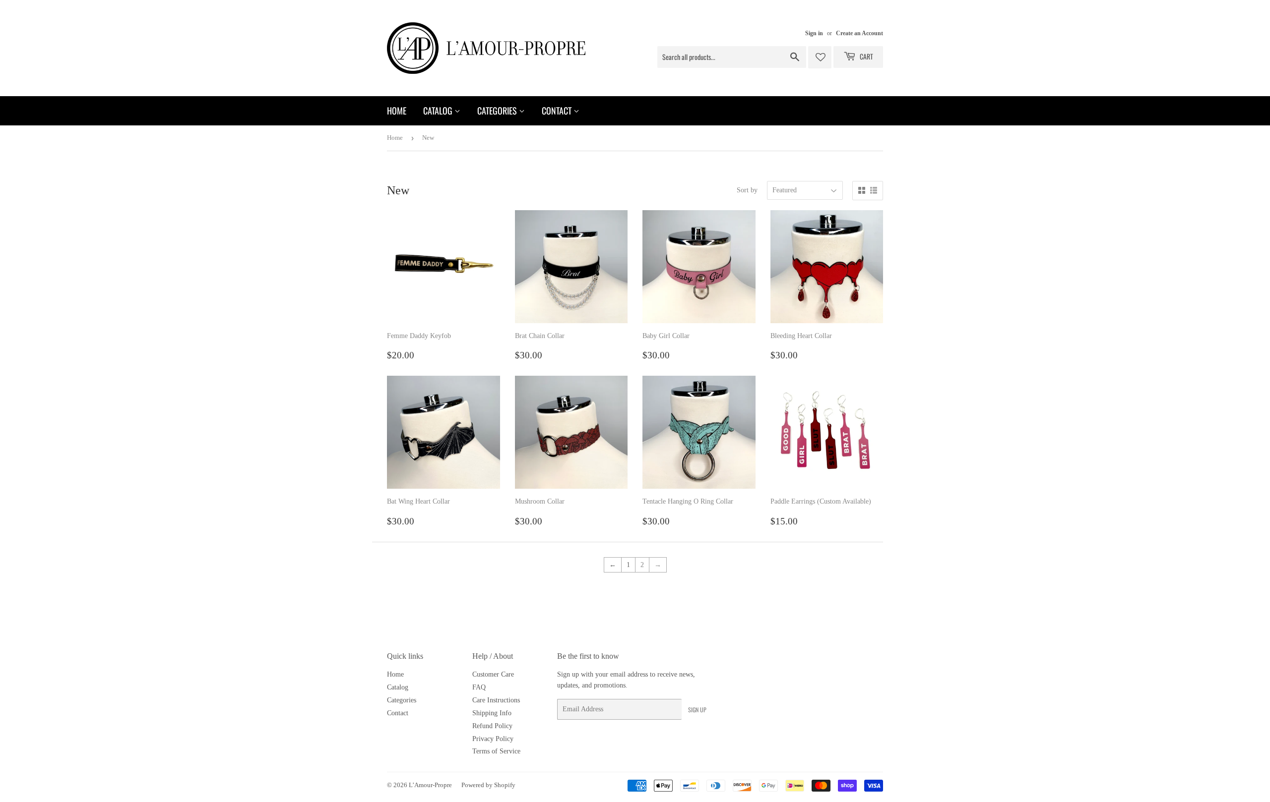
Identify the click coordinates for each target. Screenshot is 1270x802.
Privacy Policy (492, 739)
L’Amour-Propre (430, 785)
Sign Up (697, 709)
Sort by (747, 190)
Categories (498, 110)
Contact (557, 110)
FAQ (479, 687)
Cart (865, 56)
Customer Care (493, 674)
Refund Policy (492, 726)
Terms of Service (496, 751)
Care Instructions (496, 700)
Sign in (814, 33)
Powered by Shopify (488, 785)
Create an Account (859, 33)
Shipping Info (491, 713)
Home (396, 110)
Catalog (438, 110)
